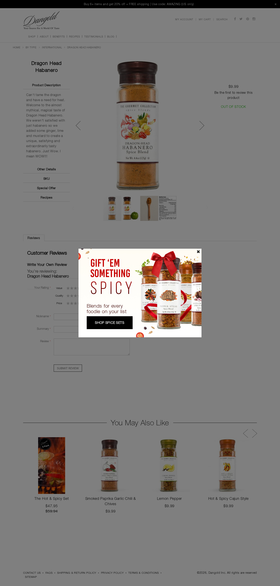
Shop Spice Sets (109, 322)
